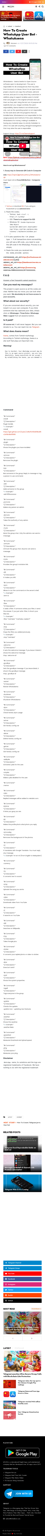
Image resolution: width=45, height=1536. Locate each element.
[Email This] (24, 51)
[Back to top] (40, 1531)
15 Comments (11, 46)
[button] (4, 2)
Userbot (18, 26)
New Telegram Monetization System (28, 1413)
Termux (9, 206)
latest (10, 26)
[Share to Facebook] (6, 51)
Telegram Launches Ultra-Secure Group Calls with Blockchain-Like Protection (22, 1328)
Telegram (35, 327)
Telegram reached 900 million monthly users (29, 1402)
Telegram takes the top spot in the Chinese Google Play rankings (10, 17)
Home (4, 2)
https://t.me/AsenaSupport (25, 133)
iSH (23, 206)
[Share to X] (12, 51)
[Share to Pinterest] (18, 51)
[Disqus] (22, 1223)
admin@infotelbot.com (12, 1519)
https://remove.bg (28, 268)
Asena (5, 336)
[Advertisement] (22, 384)
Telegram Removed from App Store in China (33, 18)
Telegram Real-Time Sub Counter (16, 1475)
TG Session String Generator (14, 1480)
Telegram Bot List (10, 1472)
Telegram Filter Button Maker (14, 1478)
